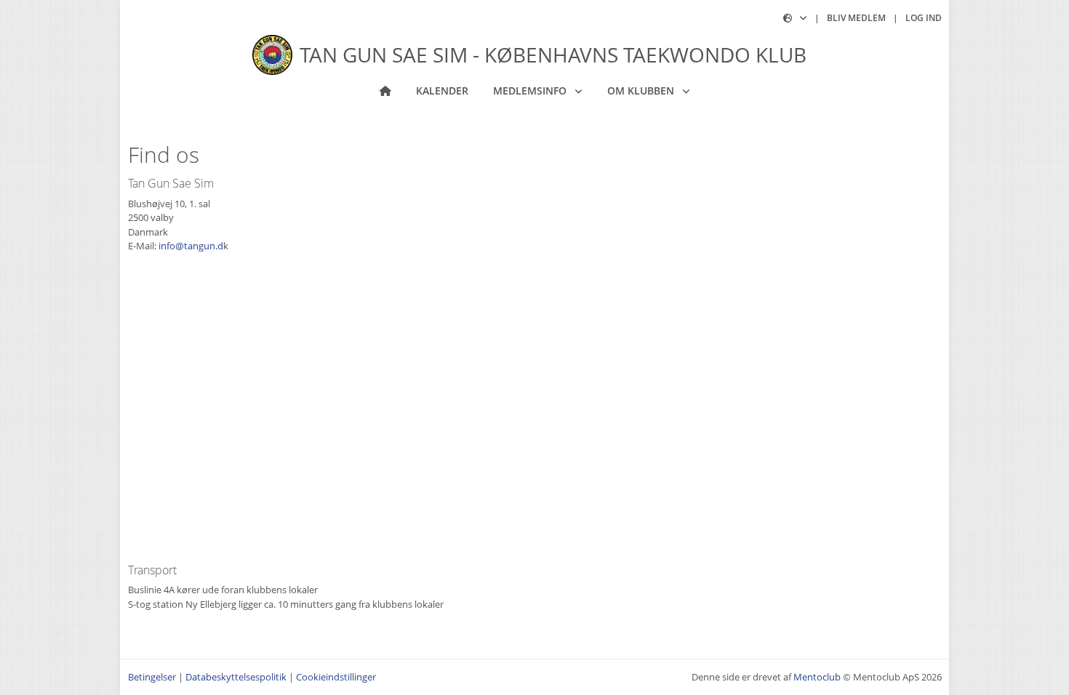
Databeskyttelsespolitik (236, 676)
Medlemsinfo (531, 90)
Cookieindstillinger (336, 676)
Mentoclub (817, 676)
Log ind (923, 18)
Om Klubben (642, 90)
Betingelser (152, 676)
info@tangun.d (191, 245)
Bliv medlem (856, 18)
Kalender (442, 90)
